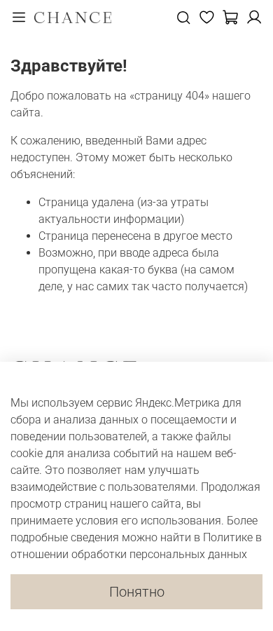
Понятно (136, 591)
